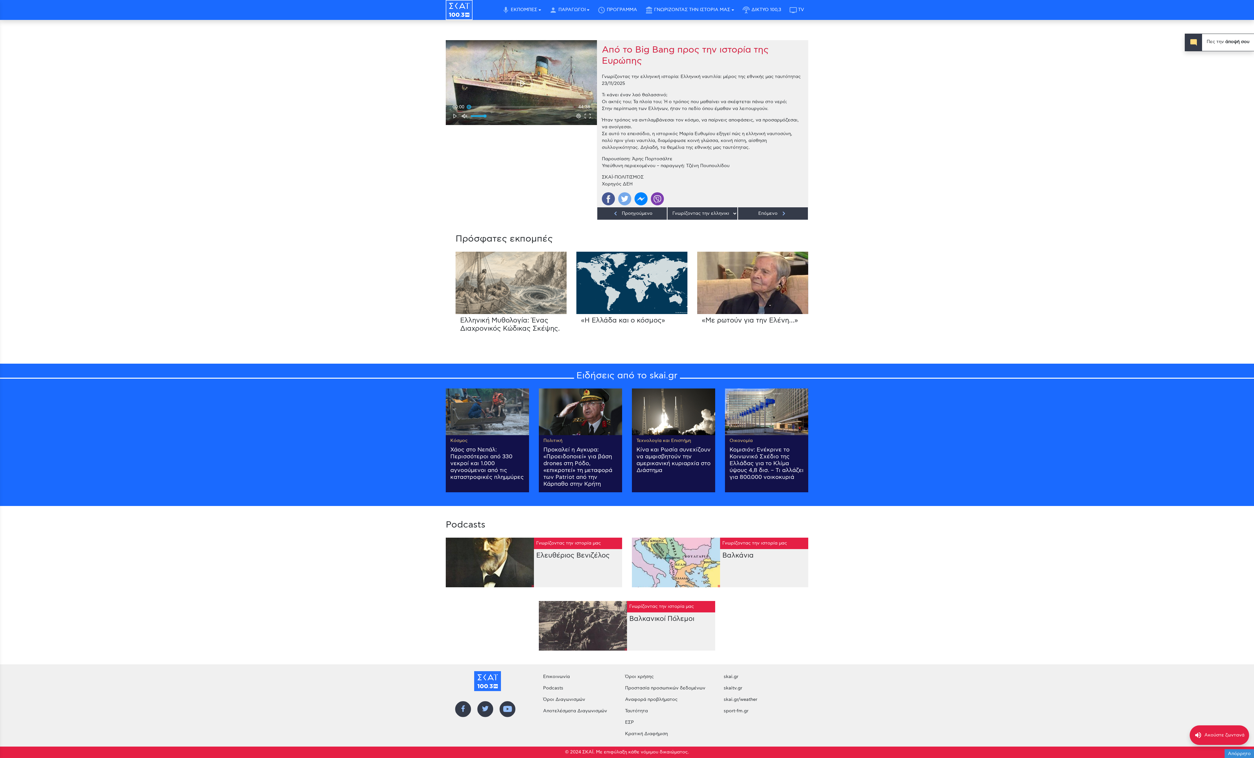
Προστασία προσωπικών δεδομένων (665, 688)
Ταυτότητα (636, 711)
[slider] (521, 106)
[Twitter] (624, 198)
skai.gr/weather (740, 700)
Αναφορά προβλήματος (651, 700)
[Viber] (657, 198)
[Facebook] (608, 198)
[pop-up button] (578, 115)
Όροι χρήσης (639, 677)
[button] (522, 83)
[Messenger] (641, 198)
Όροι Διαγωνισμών (564, 700)
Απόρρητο (1239, 754)
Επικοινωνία (556, 677)
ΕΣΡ (629, 722)
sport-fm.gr (736, 711)
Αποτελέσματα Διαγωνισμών (575, 711)
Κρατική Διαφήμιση (646, 734)
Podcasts (553, 688)
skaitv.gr (733, 688)
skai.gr (731, 677)
